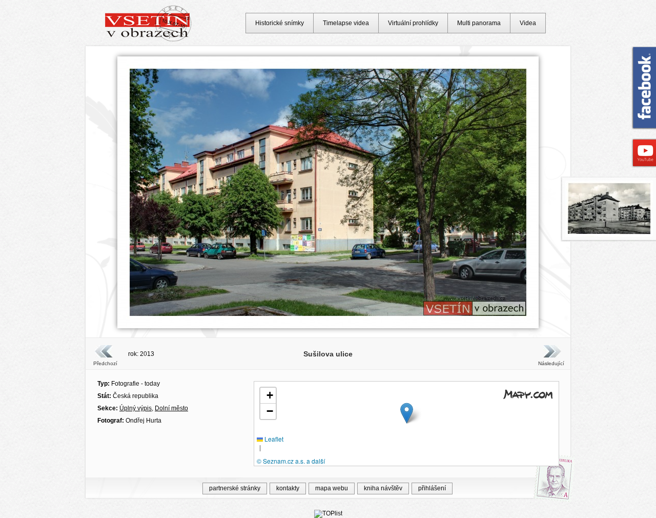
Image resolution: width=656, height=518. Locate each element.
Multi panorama (479, 23)
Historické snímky (279, 23)
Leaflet (273, 438)
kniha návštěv (383, 488)
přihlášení (432, 488)
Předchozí (105, 363)
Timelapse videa (346, 23)
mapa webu (331, 488)
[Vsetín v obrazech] (148, 40)
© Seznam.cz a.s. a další (291, 460)
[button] (406, 413)
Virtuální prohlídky (413, 23)
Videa (528, 23)
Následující (551, 363)
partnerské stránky (234, 488)
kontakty (287, 488)
